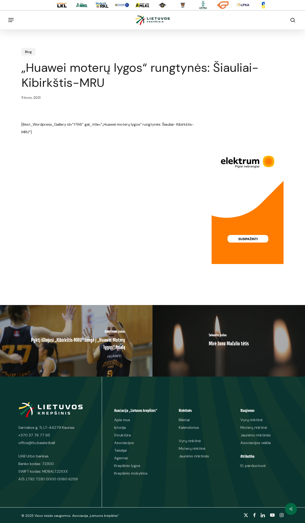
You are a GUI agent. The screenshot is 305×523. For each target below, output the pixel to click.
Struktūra (122, 435)
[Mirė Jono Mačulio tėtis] (228, 341)
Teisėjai (120, 450)
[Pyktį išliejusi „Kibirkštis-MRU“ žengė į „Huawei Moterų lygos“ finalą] (76, 341)
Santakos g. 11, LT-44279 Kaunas (46, 427)
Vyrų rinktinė (251, 419)
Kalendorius (189, 427)
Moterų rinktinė (253, 427)
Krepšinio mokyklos (130, 473)
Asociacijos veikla (255, 442)
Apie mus (122, 419)
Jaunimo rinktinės (255, 435)
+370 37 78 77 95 (34, 435)
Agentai (121, 458)
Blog (28, 52)
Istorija (120, 427)
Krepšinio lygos (127, 465)
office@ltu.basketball (36, 442)
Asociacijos (124, 442)
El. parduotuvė (253, 465)
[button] (11, 20)
